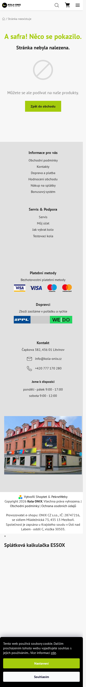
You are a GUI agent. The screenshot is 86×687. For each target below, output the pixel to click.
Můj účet (43, 223)
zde (53, 653)
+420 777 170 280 (48, 368)
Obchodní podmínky (43, 160)
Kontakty (43, 166)
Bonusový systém (43, 192)
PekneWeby (59, 497)
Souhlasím (41, 677)
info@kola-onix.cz (48, 358)
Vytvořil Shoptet (35, 497)
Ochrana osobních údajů (58, 506)
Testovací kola (43, 236)
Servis (43, 217)
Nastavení (41, 663)
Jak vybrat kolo (43, 229)
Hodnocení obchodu (43, 179)
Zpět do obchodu (43, 106)
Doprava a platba (43, 173)
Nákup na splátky (43, 185)
